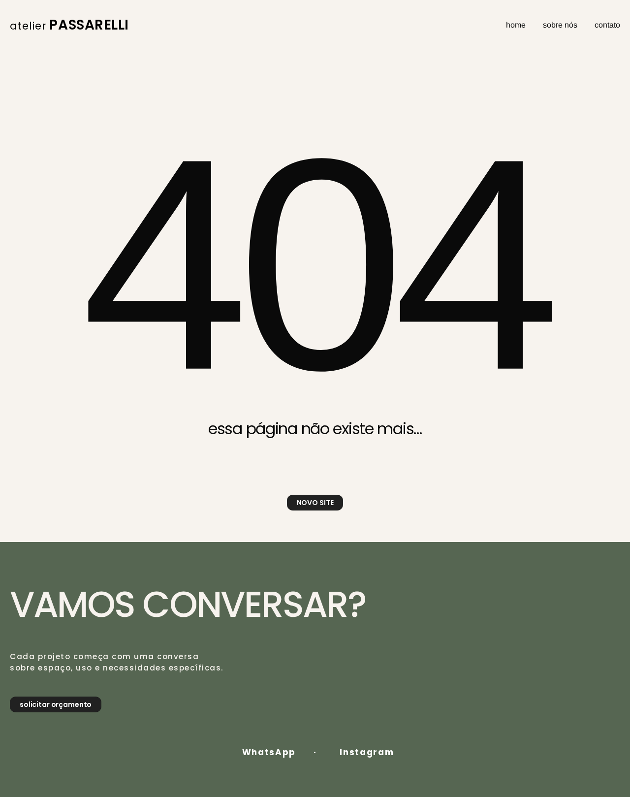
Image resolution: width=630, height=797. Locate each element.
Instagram (367, 752)
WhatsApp (269, 752)
